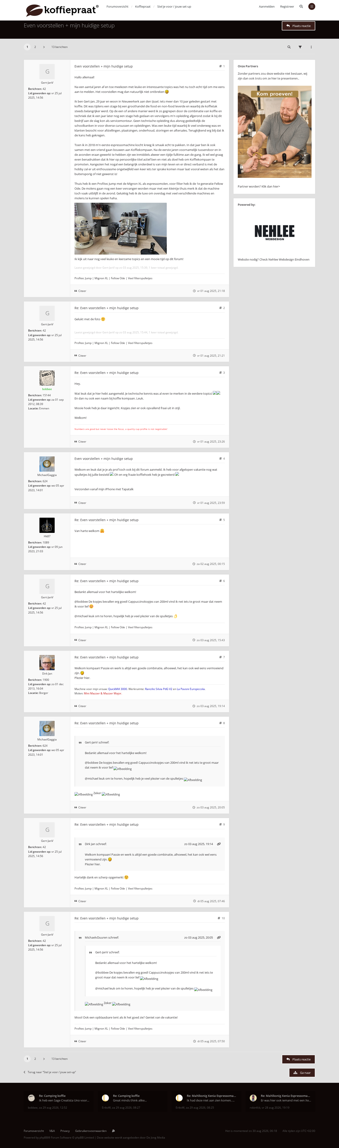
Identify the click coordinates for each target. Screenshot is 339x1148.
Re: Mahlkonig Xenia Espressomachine (212, 1096)
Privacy (65, 1131)
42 (44, 89)
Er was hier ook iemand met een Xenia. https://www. (286, 1100)
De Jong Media (155, 1137)
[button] (44, 47)
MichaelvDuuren (96, 937)
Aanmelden (267, 6)
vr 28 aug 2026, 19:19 (275, 1108)
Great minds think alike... (130, 1100)
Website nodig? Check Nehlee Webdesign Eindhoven (273, 259)
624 (45, 481)
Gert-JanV (47, 83)
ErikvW (106, 1108)
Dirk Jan (47, 673)
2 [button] (35, 47)
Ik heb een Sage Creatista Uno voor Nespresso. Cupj (64, 1100)
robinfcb (255, 1108)
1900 (46, 680)
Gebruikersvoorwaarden (91, 1131)
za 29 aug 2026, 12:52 (53, 1108)
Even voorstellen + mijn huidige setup (69, 25)
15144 (47, 395)
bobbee (47, 389)
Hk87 (47, 536)
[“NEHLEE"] (275, 255)
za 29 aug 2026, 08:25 (200, 1108)
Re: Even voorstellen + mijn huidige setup (106, 308)
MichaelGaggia (47, 475)
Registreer (287, 6)
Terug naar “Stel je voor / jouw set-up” (52, 1072)
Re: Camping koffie (52, 1096)
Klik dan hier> (271, 186)
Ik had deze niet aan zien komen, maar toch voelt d (212, 1100)
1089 (46, 542)
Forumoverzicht (34, 1131)
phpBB (43, 1137)
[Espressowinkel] (275, 177)
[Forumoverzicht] (62, 10)
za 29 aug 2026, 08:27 (126, 1108)
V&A (52, 1131)
